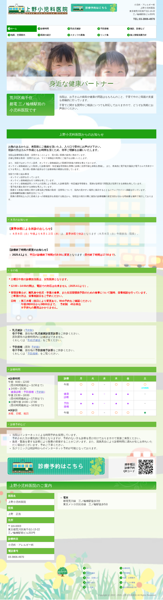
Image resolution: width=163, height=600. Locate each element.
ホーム (14, 28)
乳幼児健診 (75, 28)
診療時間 (45, 28)
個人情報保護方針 (138, 35)
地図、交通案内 (18, 35)
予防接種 (104, 28)
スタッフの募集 (77, 35)
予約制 (35, 347)
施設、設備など (137, 28)
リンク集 (104, 35)
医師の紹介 (46, 35)
